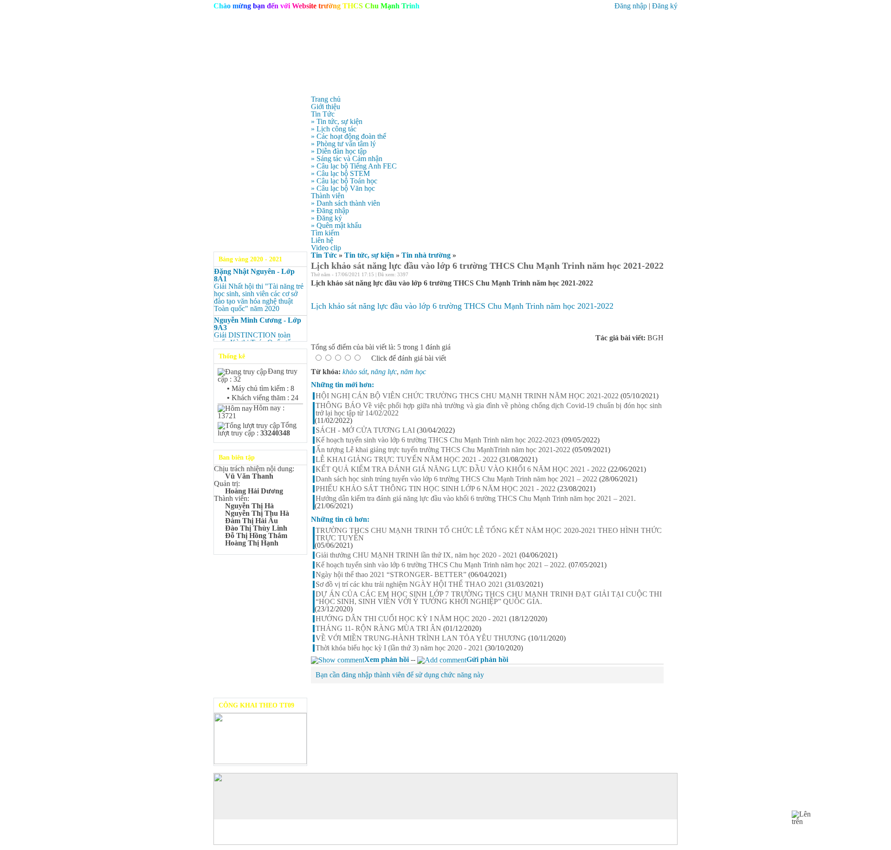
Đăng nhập (630, 6)
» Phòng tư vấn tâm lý (343, 144)
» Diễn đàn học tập (339, 151)
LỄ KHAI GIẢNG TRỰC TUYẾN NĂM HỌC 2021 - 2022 (406, 459)
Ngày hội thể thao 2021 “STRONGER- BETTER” (391, 574)
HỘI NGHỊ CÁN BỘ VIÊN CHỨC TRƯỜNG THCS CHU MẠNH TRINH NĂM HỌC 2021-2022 (467, 396)
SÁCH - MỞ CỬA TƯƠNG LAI (365, 430)
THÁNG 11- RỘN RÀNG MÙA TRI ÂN (378, 628)
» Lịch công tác (333, 129)
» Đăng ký (326, 218)
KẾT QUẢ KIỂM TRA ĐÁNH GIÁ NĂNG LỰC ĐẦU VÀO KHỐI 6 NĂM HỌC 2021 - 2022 (461, 469)
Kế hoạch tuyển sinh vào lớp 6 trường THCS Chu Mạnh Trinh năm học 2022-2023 (438, 440)
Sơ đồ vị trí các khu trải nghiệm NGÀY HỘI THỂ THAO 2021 (409, 584)
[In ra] (648, 275)
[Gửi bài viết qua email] (635, 275)
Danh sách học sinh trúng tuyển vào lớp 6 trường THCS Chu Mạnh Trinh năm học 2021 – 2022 (456, 479)
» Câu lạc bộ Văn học (343, 188)
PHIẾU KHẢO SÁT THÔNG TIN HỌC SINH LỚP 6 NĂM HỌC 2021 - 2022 (435, 489)
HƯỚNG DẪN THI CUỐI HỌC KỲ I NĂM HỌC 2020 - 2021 (411, 619)
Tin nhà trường (426, 255)
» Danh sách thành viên (345, 203)
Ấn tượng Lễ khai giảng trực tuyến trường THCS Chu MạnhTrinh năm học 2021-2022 (443, 450)
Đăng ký (665, 6)
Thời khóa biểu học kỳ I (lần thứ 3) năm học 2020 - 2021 (399, 648)
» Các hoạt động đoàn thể (348, 136)
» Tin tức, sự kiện (336, 121)
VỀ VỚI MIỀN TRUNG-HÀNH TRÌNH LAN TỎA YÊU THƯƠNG (421, 638)
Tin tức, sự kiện (369, 255)
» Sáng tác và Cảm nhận (346, 158)
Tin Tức (324, 255)
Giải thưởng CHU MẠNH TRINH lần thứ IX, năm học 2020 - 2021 (416, 555)
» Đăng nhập (330, 210)
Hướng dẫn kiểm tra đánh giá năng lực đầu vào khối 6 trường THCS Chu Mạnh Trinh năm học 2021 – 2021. (476, 498)
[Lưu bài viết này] (660, 275)
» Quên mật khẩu (336, 225)
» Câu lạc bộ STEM (340, 173)
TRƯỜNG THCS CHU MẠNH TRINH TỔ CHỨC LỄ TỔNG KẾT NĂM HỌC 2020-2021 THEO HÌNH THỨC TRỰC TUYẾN (489, 534)
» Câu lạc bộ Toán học (344, 181)
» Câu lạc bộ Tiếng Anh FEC (354, 166)
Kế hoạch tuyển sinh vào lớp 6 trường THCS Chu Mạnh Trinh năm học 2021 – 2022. (441, 565)
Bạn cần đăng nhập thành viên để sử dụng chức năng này (400, 675)
